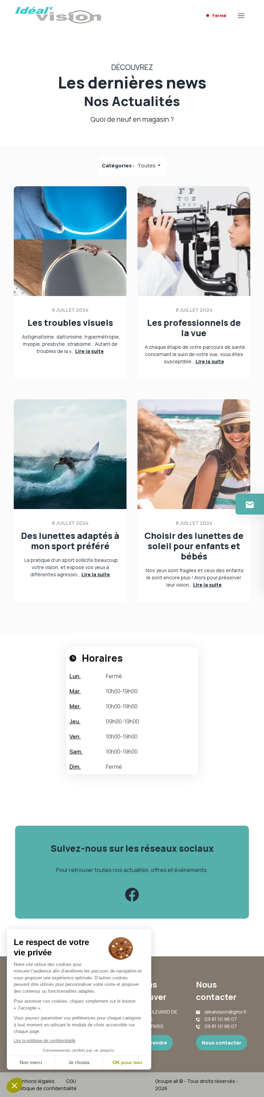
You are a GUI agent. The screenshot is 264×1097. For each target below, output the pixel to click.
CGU (71, 1081)
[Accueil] (58, 16)
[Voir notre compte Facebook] (132, 894)
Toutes (147, 165)
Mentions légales (35, 1081)
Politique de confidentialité (46, 1088)
